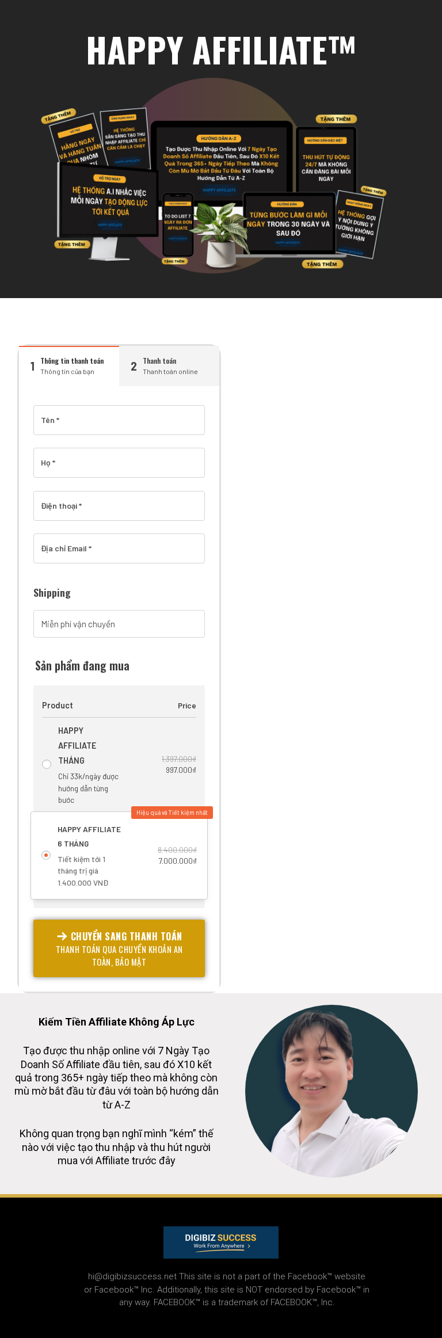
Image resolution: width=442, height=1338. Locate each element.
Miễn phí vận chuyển (78, 624)
